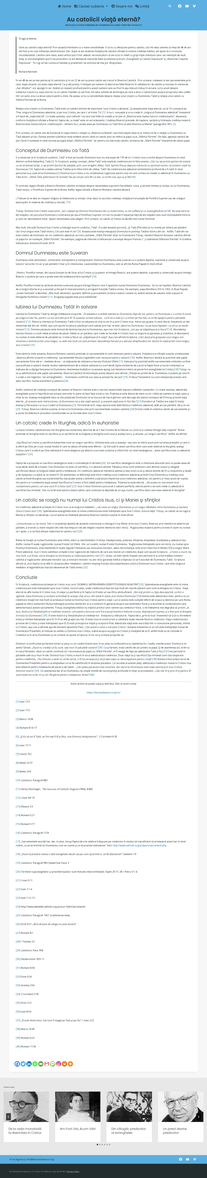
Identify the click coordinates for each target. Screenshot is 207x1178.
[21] (139, 401)
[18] (176, 369)
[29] (80, 531)
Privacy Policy (73, 1171)
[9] (79, 231)
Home (66, 6)
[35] (45, 615)
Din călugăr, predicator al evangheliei (128, 1131)
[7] (68, 202)
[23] (18, 409)
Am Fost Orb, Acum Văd (77, 1129)
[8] (169, 211)
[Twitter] (23, 1064)
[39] (37, 670)
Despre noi (124, 6)
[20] (66, 381)
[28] (39, 511)
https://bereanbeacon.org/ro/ (103, 692)
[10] (94, 276)
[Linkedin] (29, 1064)
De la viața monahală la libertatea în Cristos (24, 1131)
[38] (154, 659)
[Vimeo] (194, 6)
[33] (141, 584)
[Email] (40, 1064)
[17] (120, 361)
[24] (132, 409)
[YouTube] (187, 6)
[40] (92, 674)
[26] (103, 463)
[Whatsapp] (35, 1064)
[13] (27, 329)
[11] (50, 297)
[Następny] (198, 1116)
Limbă (144, 6)
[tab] (97, 1144)
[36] (100, 647)
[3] (52, 161)
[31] (102, 555)
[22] (74, 405)
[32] (85, 567)
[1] (103, 112)
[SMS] (52, 1064)
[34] (139, 596)
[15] (32, 345)
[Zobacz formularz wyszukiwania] (170, 6)
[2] (174, 124)
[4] (31, 169)
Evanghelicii (107, 25)
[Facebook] (179, 6)
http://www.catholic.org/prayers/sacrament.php (140, 845)
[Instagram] (58, 1064)
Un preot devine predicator (175, 1131)
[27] (74, 486)
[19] (125, 377)
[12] (28, 321)
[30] (169, 548)
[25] (30, 454)
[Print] (64, 1064)
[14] (170, 329)
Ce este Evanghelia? (87, 25)
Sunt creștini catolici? (128, 25)
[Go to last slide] (8, 1116)
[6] (133, 177)
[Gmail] (46, 1064)
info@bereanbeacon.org (40, 1159)
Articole (70, 25)
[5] (58, 173)
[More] (70, 1064)
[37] (165, 651)
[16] (132, 357)
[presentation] (26, 1107)
